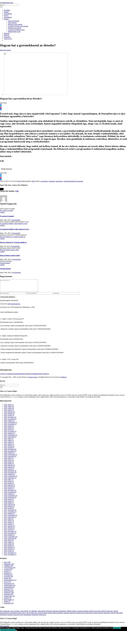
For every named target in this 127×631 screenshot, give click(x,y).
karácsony (110, 611)
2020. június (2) (9, 460)
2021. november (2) (10, 431)
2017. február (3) (9, 528)
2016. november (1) (10, 533)
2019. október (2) (9, 474)
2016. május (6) (9, 544)
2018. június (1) (9, 499)
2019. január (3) (9, 488)
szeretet (95, 613)
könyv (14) (7, 582)
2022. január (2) (9, 429)
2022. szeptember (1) (10, 422)
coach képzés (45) (9, 567)
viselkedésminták (68, 181)
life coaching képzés (41, 613)
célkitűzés (34, 611)
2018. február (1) (9, 506)
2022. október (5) (9, 421)
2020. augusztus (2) (10, 456)
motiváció (73, 613)
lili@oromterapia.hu (14, 304)
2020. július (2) (8, 458)
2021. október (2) (9, 433)
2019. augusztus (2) (10, 478)
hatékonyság (93, 611)
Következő (7, 50)
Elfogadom (117, 628)
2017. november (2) (10, 512)
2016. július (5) (8, 540)
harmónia (86, 611)
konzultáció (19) (9, 583)
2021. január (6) (9, 447)
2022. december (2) (10, 417)
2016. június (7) (9, 542)
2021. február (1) (9, 446)
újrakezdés (35, 614)
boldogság (6, 611)
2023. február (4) (9, 413)
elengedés (49, 611)
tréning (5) (7, 601)
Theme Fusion (32, 377)
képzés (19, 613)
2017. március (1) (9, 526)
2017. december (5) (10, 510)
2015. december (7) (10, 553)
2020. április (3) (9, 463)
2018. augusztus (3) (10, 497)
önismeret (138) (9, 592)
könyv (24, 613)
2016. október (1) (9, 535)
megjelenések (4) (9, 587)
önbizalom (3, 614)
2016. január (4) (9, 551)
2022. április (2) (9, 428)
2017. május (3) (9, 522)
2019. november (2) (10, 472)
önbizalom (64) (8, 591)
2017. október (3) (9, 513)
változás (112, 613)
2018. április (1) (9, 503)
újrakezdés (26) (9, 603)
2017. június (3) (9, 520)
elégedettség (62, 611)
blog (33, 181)
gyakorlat (79, 611)
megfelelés (59, 613)
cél (30, 611)
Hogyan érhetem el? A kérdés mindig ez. (12, 237)
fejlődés (69, 611)
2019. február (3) (9, 487)
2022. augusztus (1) (10, 424)
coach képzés (24, 611)
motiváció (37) (8, 589)
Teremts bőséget (5, 263)
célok (39, 611)
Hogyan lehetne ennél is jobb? (9, 250)
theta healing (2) (9, 599)
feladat (74, 611)
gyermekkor (44, 181)
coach (12, 611)
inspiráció (103, 611)
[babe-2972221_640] (35, 94)
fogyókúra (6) (8, 575)
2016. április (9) (9, 545)
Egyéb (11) (7, 571)
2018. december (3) (10, 490)
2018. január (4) (9, 508)
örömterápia (27, 614)
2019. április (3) (9, 483)
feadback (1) (8, 573)
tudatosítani (59, 181)
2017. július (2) (8, 519)
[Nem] (16, 630)
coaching (17, 611)
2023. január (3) (9, 415)
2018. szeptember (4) (10, 495)
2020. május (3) (9, 462)
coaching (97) (8, 569)
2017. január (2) (9, 529)
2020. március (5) (9, 465)
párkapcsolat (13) (9, 596)
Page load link (4, 626)
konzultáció (13, 613)
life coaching (30, 613)
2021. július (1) (8, 438)
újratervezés (42, 614)
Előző (2, 50)
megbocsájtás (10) (9, 585)
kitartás (116, 611)
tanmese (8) (7, 598)
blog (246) (7, 562)
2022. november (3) (10, 419)
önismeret (10, 614)
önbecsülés (119, 613)
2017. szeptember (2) (10, 515)
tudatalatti (52, 181)
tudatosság (106, 613)
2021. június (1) (9, 440)
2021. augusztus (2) (10, 437)
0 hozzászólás (78, 181)
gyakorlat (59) (8, 576)
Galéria (2, 212)
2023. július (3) (8, 405)
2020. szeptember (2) (10, 454)
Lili (19, 181)
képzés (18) (7, 578)
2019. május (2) (9, 481)
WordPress (63, 377)
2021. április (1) (9, 444)
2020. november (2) (10, 451)
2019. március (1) (9, 485)
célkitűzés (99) (8, 566)
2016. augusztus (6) (10, 538)
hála (98, 611)
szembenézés (88, 613)
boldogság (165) (9, 564)
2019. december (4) (10, 470)
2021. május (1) (9, 442)
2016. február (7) (9, 549)
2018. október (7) (9, 494)
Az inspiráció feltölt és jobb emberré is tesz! (13, 223)
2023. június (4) (9, 406)
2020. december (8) (10, 449)
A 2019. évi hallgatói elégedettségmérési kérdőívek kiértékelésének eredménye (24, 374)
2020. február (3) (9, 467)
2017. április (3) (9, 524)
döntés (43, 611)
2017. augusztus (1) (10, 517)
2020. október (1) (9, 453)
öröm (21, 614)
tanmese (100, 613)
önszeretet (16, 614)
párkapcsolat (80, 613)
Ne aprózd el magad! (6, 210)
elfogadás (55, 611)
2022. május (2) (9, 426)
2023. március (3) (9, 412)
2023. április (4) (9, 410)
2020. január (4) (9, 469)
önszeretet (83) (8, 594)
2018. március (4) (9, 504)
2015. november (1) (10, 554)
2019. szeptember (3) (10, 476)
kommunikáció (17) (10, 580)
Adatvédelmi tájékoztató (8, 630)
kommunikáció (4, 613)
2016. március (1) (9, 547)
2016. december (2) (10, 531)
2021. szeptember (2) (10, 435)
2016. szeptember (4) (10, 536)
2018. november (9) (10, 492)
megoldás (66, 613)
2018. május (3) (9, 501)
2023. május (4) (9, 408)
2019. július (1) (8, 479)
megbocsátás (52, 613)
